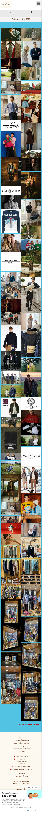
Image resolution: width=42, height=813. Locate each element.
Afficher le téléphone (22, 766)
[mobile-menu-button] (38, 3)
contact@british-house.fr (23, 769)
